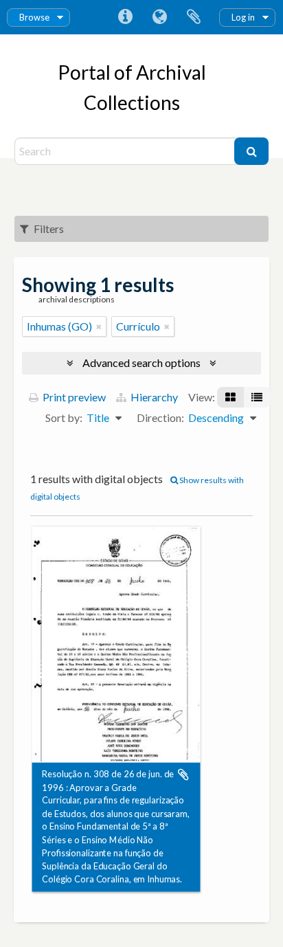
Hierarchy (153, 396)
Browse (34, 17)
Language (159, 17)
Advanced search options (141, 362)
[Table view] (257, 397)
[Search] (251, 151)
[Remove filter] (99, 326)
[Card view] (230, 397)
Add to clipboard (183, 774)
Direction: (160, 417)
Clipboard (194, 17)
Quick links (125, 17)
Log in (243, 17)
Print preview (73, 396)
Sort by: (63, 417)
